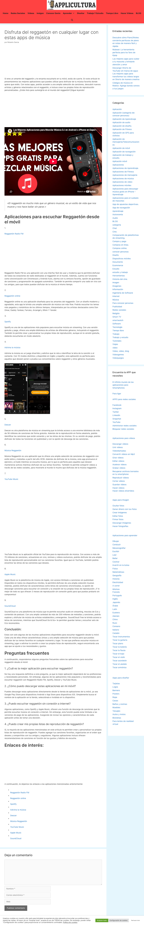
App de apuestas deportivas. (125, 204)
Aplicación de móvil (121, 148)
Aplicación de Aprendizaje (124, 119)
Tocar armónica (119, 667)
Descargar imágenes (121, 523)
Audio (115, 218)
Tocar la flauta (118, 650)
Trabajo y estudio (95, 13)
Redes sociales (18, 13)
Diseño (115, 255)
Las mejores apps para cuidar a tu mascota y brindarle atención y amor (125, 62)
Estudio (115, 269)
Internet (115, 296)
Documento (117, 262)
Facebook (116, 405)
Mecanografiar (119, 548)
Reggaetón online (12, 296)
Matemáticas (118, 572)
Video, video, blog (120, 351)
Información (117, 289)
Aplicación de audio (121, 122)
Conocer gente (53, 13)
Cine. (114, 232)
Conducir (116, 544)
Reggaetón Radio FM (13, 234)
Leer (114, 555)
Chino (115, 619)
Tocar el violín (118, 657)
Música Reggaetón (12, 450)
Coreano (116, 626)
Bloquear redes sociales (123, 429)
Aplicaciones (118, 165)
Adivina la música (12, 347)
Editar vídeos (118, 461)
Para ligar (116, 393)
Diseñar (80, 13)
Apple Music (10, 574)
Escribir (115, 551)
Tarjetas (116, 683)
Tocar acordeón (119, 660)
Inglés (115, 599)
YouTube (116, 422)
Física (115, 569)
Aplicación (117, 109)
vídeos (31, 13)
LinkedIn (116, 415)
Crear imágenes (119, 512)
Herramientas (118, 276)
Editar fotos (117, 516)
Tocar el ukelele (119, 664)
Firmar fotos (117, 519)
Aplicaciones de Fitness (123, 172)
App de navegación (121, 208)
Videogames (118, 354)
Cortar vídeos (118, 481)
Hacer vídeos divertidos (123, 491)
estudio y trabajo (120, 272)
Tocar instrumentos (121, 637)
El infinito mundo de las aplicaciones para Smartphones (123, 385)
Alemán (115, 616)
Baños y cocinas (119, 704)
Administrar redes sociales (124, 426)
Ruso (114, 623)
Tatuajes (116, 711)
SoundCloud (10, 606)
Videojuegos (118, 358)
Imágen (40, 13)
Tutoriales (116, 341)
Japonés (116, 602)
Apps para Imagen (120, 500)
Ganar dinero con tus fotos (124, 509)
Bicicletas (116, 718)
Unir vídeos (117, 447)
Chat (114, 228)
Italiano (115, 630)
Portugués (117, 595)
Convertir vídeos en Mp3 (123, 454)
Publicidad (117, 306)
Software (116, 324)
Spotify (7, 322)
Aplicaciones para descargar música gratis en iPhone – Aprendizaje (125, 192)
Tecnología (117, 327)
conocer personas (120, 252)
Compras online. (119, 248)
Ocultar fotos (118, 506)
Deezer (7, 425)
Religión (116, 313)
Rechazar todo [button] (135, 920)
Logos (115, 687)
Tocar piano (117, 643)
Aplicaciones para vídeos (123, 438)
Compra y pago (119, 241)
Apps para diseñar (120, 678)
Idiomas (116, 589)
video (114, 348)
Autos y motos (119, 714)
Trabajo (115, 334)
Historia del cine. (120, 279)
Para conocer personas (122, 303)
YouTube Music (11, 479)
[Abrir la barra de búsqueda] (72, 20)
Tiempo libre (112, 13)
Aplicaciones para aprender (124, 535)
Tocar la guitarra (119, 640)
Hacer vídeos (118, 488)
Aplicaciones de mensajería (124, 175)
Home (5, 13)
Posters (115, 694)
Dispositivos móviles (121, 258)
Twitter (115, 412)
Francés (116, 592)
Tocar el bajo (118, 654)
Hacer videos (127, 13)
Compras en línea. (120, 245)
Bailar (115, 558)
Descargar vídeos (120, 444)
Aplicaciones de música (123, 178)
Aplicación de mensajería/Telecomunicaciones (125, 142)
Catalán (115, 633)
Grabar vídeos (118, 468)
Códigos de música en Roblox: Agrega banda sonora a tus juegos (126, 86)
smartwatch (117, 320)
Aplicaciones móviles (121, 185)
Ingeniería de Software (122, 293)
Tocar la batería (119, 647)
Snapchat (116, 419)
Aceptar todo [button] (102, 920)
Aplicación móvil (119, 161)
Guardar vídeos (119, 484)
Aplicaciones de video (122, 182)
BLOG (138, 13)
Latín (114, 609)
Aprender (67, 13)
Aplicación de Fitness (122, 129)
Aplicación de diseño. (122, 126)
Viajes (115, 344)
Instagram (117, 408)
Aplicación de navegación (124, 152)
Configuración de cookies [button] (118, 920)
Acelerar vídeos (119, 464)
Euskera (116, 612)
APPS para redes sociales (124, 399)
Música (115, 300)
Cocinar (115, 562)
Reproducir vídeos (120, 478)
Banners (116, 690)
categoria (116, 225)
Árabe (115, 606)
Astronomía (117, 214)
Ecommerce (117, 265)
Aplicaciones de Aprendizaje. (125, 168)
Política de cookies (70, 922)
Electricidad (117, 582)
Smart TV (116, 317)
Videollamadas (119, 451)
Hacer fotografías (120, 526)
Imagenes (116, 286)
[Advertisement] (53, 61)
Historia (115, 579)
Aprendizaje (117, 211)
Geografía (116, 575)
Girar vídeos (118, 458)
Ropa (114, 697)
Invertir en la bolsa (120, 565)
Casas (115, 700)
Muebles (116, 707)
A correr (116, 586)
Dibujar (115, 541)
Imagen (115, 282)
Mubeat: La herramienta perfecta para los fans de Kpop (123, 52)
